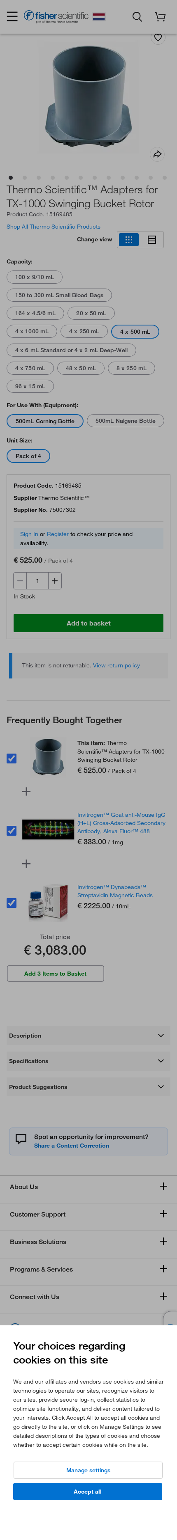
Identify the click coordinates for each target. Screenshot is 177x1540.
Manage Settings (88, 1470)
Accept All (88, 1491)
